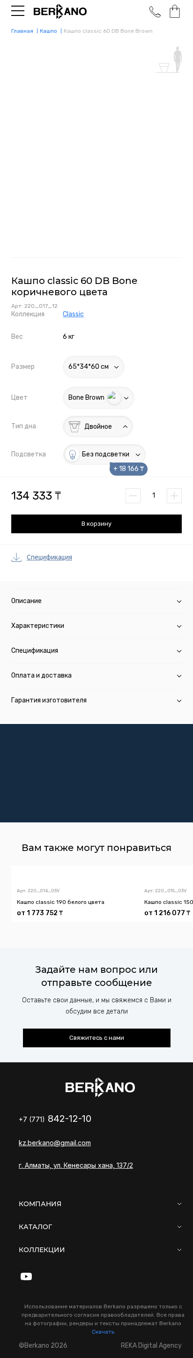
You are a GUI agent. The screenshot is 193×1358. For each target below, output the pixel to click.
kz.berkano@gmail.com (55, 1143)
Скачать (103, 1331)
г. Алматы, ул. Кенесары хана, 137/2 (76, 1165)
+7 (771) (55, 1119)
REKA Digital (151, 1346)
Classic (73, 314)
